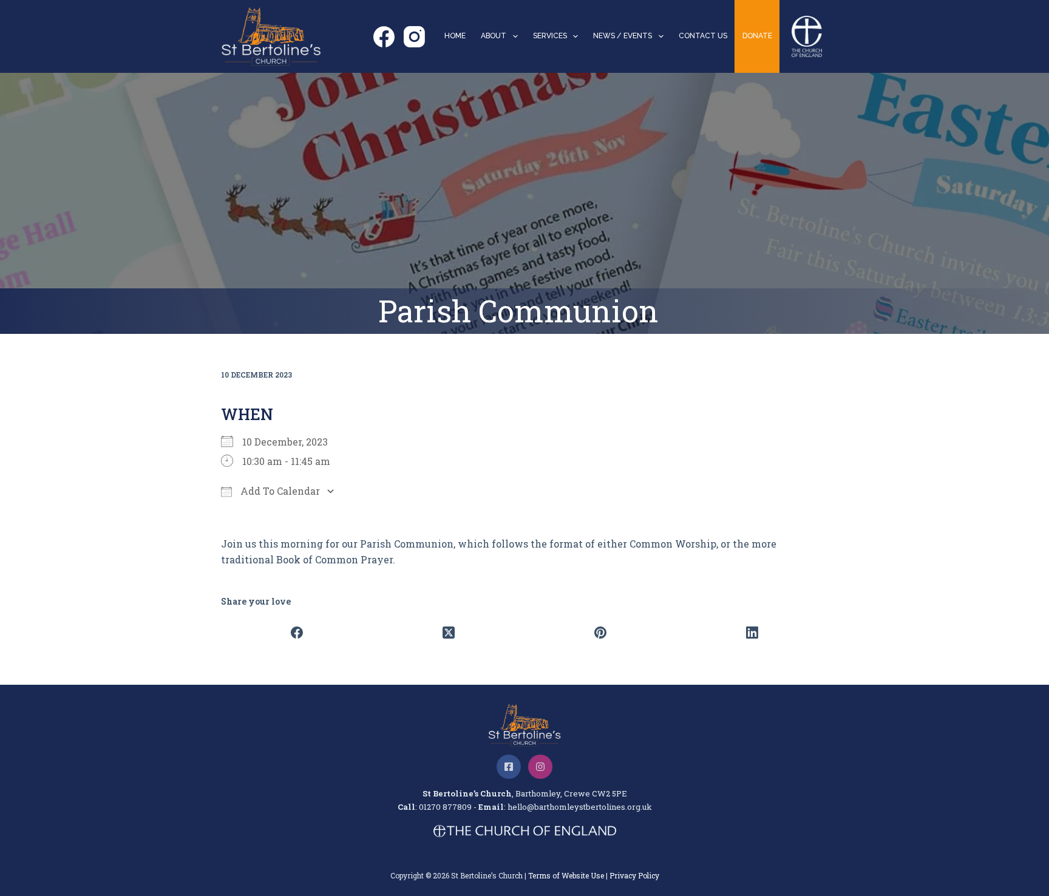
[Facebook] (384, 36)
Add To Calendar (279, 490)
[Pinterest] (600, 632)
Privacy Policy (634, 875)
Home (455, 36)
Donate (757, 36)
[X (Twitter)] (448, 632)
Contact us (703, 36)
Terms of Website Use (566, 875)
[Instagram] (414, 36)
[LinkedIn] (752, 632)
